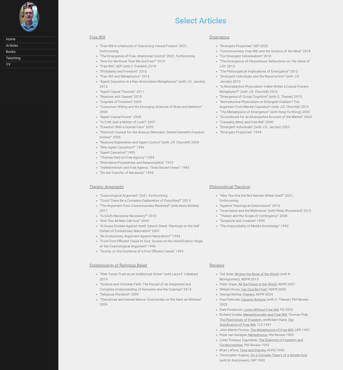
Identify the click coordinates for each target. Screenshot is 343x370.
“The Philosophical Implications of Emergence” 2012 (259, 71)
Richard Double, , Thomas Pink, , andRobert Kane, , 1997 (264, 320)
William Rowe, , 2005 (253, 289)
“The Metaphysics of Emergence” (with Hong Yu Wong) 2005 (265, 112)
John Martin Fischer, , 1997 (265, 330)
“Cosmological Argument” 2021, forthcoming (134, 196)
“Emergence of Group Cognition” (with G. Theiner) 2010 (261, 97)
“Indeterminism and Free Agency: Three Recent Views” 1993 (144, 168)
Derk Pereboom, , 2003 (256, 310)
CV (8, 64)
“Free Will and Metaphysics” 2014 (124, 76)
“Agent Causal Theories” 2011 (122, 92)
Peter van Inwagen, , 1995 (257, 335)
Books (11, 52)
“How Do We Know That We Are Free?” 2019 (132, 61)
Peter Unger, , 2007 (257, 284)
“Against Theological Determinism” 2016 (250, 206)
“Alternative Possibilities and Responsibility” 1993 (136, 163)
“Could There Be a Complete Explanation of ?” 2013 (145, 200)
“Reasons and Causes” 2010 (121, 97)
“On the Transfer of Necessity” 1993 (127, 173)
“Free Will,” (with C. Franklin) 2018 (128, 66)
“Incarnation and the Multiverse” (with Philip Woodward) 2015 (265, 211)
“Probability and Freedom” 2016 (123, 71)
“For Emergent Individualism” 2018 (245, 56)
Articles (12, 45)
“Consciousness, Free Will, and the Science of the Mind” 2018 (265, 51)
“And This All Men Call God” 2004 (124, 221)
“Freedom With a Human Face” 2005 (127, 127)
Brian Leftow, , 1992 (252, 350)
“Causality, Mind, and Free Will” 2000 (246, 122)
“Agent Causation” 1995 (117, 152)
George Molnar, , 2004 (246, 294)
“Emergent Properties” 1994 (240, 132)
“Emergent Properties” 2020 (244, 46)
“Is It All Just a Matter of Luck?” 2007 (127, 122)
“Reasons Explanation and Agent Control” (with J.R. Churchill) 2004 (149, 142)
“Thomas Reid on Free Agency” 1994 (127, 157)
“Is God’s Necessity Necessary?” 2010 (128, 216)
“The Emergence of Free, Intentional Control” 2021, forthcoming (147, 56)
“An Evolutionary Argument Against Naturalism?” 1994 (140, 236)
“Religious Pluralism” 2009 (119, 294)
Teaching (13, 58)
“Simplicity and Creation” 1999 (242, 221)
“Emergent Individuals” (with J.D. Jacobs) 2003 (255, 127)
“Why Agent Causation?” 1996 (122, 147)
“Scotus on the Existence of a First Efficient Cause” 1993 (142, 251)
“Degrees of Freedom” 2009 (121, 102)
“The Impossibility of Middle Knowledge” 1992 (254, 226)
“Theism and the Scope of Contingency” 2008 (253, 216)
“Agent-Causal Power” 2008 (120, 117)
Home (10, 39)
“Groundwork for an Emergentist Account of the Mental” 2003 (266, 117)
